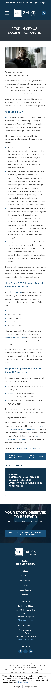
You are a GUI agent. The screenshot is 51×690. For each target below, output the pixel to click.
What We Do (25, 580)
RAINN (10, 393)
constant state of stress (15, 337)
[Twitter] (25, 651)
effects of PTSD (15, 292)
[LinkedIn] (31, 651)
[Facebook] (20, 651)
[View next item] (21, 496)
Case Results (25, 590)
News (25, 585)
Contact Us (25, 595)
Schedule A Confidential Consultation (25, 533)
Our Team (25, 575)
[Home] (25, 13)
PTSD (7, 117)
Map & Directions (25, 620)
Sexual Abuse (22, 448)
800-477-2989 (25, 563)
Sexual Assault (35, 448)
